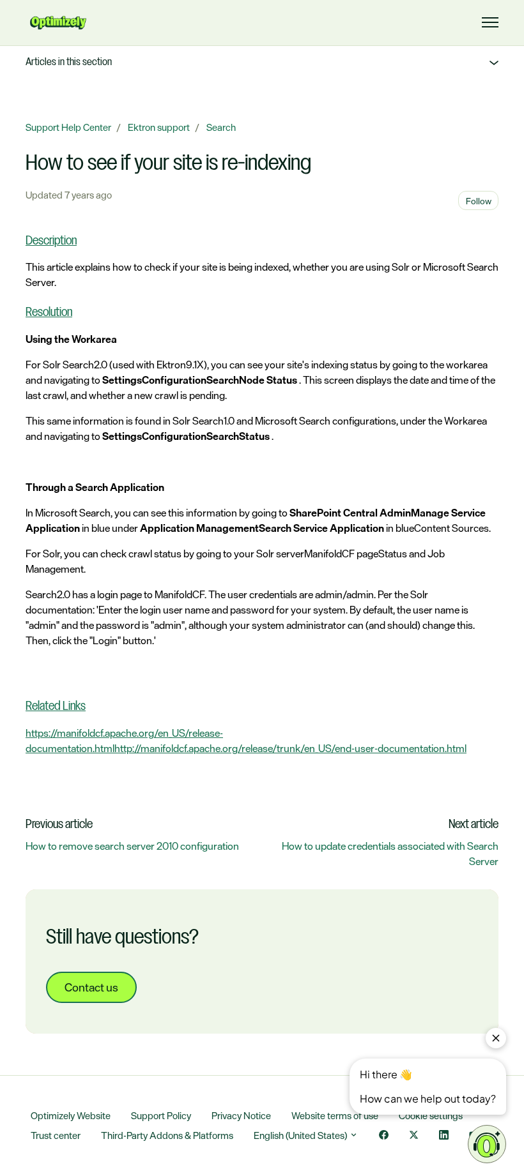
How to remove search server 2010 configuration (132, 846)
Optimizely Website (71, 1116)
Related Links (56, 707)
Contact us (91, 987)
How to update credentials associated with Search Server (390, 854)
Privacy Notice (241, 1116)
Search (221, 127)
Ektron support (159, 127)
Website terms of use (334, 1116)
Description (51, 241)
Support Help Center (68, 127)
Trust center (56, 1135)
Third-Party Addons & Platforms (167, 1135)
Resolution (49, 313)
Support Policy (161, 1116)
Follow (478, 200)
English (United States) (301, 1135)
